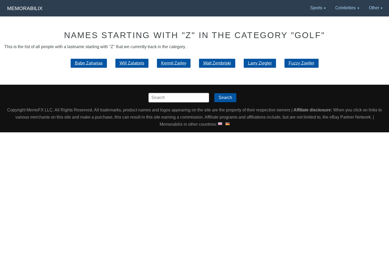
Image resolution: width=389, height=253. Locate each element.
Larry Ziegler (260, 63)
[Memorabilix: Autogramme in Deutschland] (227, 124)
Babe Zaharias (89, 63)
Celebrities (345, 8)
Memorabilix (25, 8)
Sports (316, 8)
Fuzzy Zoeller (301, 63)
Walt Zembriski (217, 63)
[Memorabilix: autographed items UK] (220, 124)
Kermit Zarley (173, 63)
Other (374, 8)
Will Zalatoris (132, 63)
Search (225, 97)
